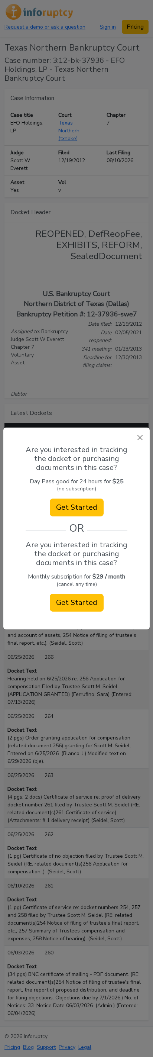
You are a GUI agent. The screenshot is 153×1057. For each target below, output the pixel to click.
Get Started (76, 507)
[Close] (140, 437)
